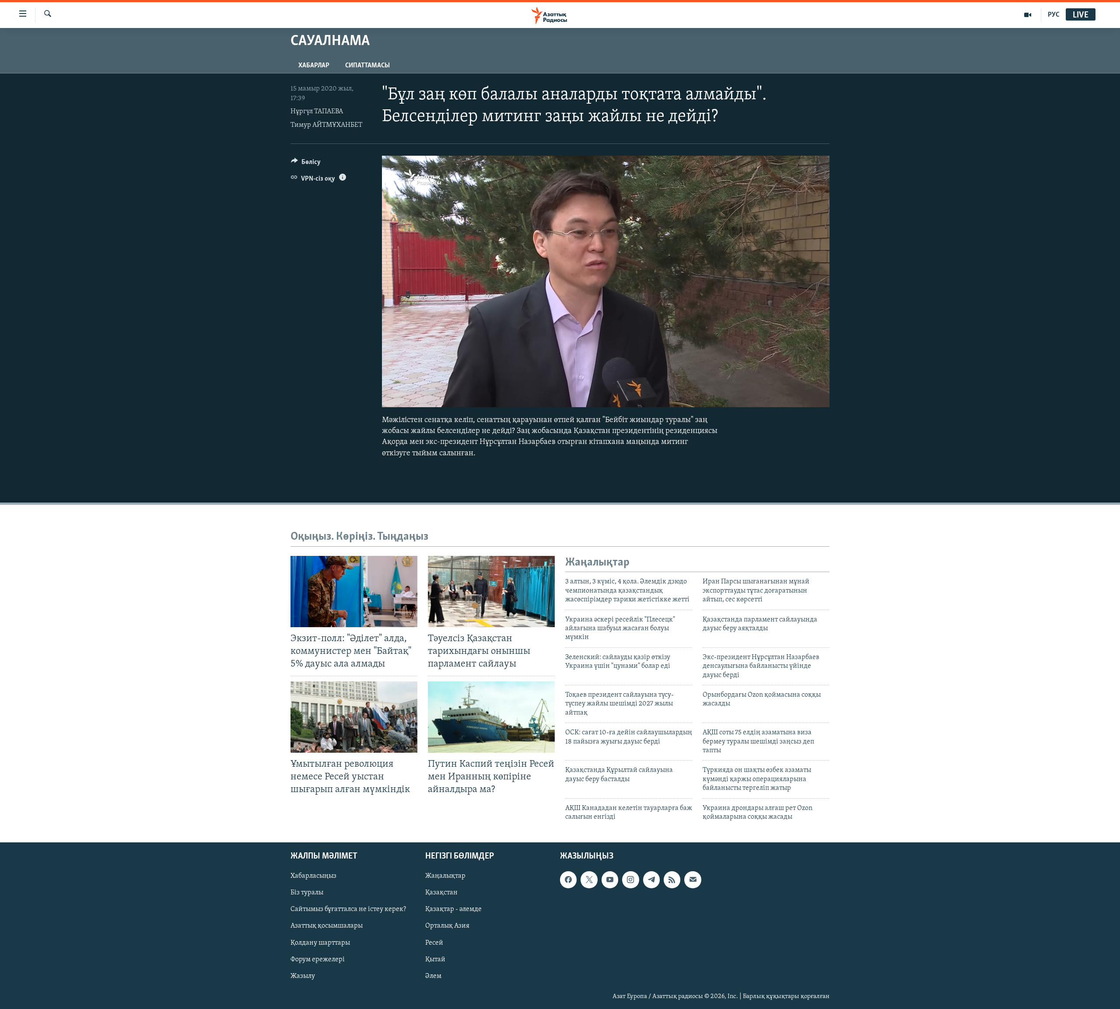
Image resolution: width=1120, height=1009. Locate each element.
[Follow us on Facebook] (568, 880)
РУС (1054, 14)
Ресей (434, 942)
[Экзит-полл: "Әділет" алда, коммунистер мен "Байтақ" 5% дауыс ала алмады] (353, 591)
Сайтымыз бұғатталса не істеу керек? (348, 909)
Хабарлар (313, 65)
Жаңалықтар (445, 876)
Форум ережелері (317, 959)
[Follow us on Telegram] (651, 880)
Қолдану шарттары (320, 942)
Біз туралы (306, 893)
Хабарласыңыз (313, 876)
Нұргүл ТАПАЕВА (316, 111)
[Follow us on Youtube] (610, 880)
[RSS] (672, 880)
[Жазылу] (692, 880)
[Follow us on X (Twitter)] (589, 880)
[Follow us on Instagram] (630, 880)
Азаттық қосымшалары (326, 926)
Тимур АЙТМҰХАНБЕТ (326, 125)
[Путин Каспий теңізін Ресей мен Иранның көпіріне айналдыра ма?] (491, 717)
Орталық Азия (447, 926)
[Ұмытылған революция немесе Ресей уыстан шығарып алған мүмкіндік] (353, 717)
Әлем (433, 976)
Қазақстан (441, 893)
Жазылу (302, 976)
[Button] (306, 164)
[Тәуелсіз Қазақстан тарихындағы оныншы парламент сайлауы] (491, 591)
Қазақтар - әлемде (453, 909)
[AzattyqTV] (1028, 14)
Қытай (435, 959)
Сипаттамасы (367, 65)
